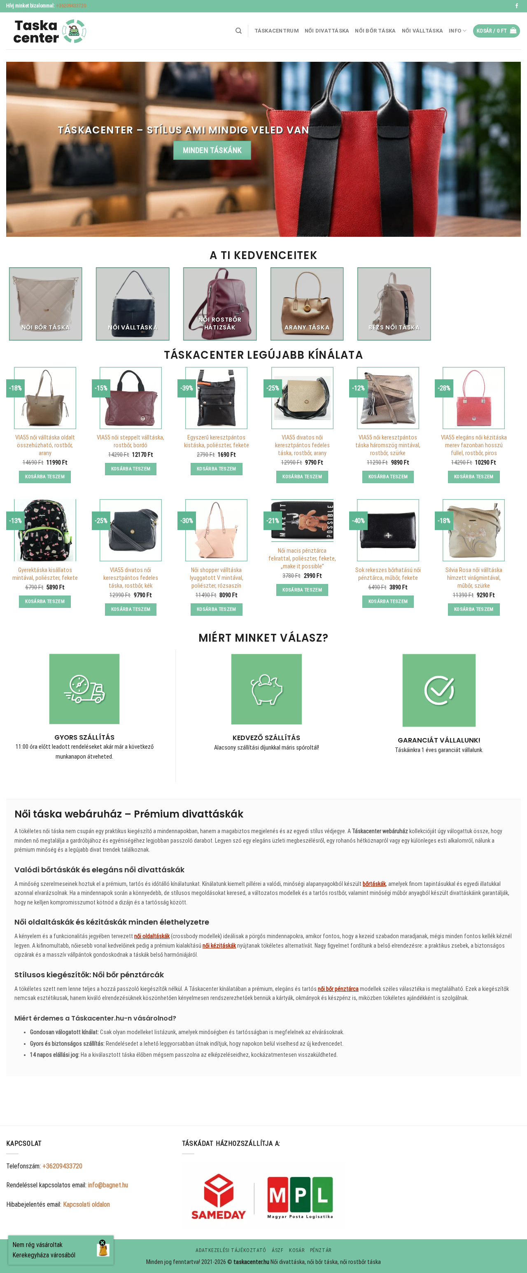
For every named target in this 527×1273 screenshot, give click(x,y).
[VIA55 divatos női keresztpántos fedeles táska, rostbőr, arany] (302, 398)
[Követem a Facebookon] (516, 6)
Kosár (296, 1250)
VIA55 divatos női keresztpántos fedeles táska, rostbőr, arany (302, 445)
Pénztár (320, 1250)
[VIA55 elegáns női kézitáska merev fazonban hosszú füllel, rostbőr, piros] (474, 398)
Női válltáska (422, 31)
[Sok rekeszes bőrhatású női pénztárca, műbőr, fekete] (388, 530)
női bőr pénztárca (338, 989)
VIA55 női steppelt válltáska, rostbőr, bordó (130, 441)
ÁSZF (277, 1250)
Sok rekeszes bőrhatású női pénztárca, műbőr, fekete (388, 574)
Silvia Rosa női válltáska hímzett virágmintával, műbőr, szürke (473, 578)
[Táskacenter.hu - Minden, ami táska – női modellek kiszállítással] (47, 31)
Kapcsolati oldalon (86, 1204)
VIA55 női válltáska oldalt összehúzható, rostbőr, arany (45, 445)
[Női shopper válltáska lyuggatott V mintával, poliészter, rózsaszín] (216, 530)
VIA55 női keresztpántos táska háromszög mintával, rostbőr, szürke (387, 445)
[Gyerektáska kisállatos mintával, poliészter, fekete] (45, 530)
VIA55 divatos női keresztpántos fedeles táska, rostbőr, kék (130, 578)
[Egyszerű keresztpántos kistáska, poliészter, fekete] (216, 398)
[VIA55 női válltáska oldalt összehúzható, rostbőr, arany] (45, 398)
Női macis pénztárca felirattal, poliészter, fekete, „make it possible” (302, 558)
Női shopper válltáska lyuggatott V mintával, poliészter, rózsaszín (216, 578)
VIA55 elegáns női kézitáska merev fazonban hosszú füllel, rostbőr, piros (474, 445)
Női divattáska (327, 31)
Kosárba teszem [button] (45, 476)
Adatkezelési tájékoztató (231, 1250)
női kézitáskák (219, 945)
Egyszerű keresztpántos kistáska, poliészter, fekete (216, 441)
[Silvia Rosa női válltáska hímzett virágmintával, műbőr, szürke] (474, 530)
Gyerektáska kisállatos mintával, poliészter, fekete (45, 574)
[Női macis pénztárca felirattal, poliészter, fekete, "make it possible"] (302, 520)
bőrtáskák (374, 884)
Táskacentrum (276, 31)
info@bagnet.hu (108, 1185)
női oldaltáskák (152, 936)
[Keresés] (239, 31)
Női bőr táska (375, 31)
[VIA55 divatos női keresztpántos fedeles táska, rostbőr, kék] (131, 530)
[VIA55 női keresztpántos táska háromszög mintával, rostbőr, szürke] (388, 398)
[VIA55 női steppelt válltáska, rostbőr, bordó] (131, 398)
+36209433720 (71, 6)
